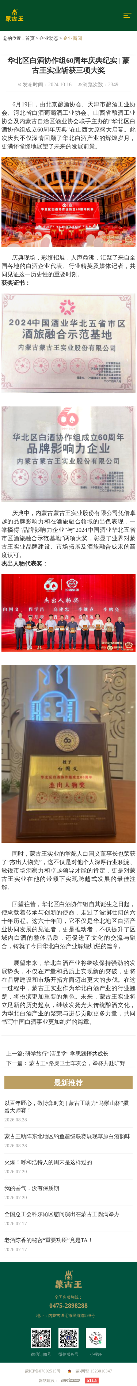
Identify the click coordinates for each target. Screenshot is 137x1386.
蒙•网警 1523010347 (93, 1371)
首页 (30, 38)
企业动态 (48, 38)
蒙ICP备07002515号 (43, 1371)
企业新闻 (72, 38)
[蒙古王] (33, 15)
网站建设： (49, 1380)
